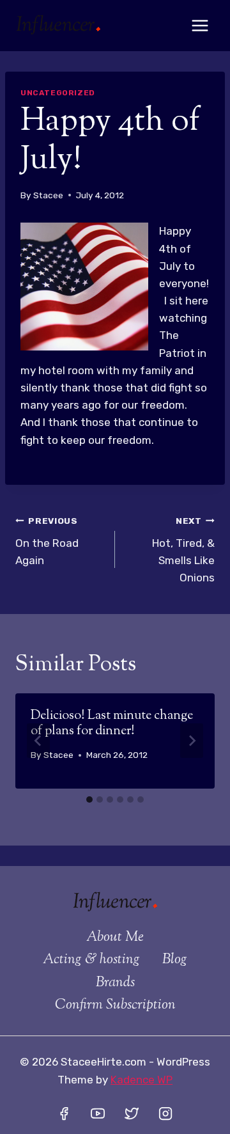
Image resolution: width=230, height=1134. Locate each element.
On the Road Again (47, 541)
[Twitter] (132, 1113)
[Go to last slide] (38, 740)
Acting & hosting (91, 960)
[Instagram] (165, 1113)
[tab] (89, 799)
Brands (115, 983)
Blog (174, 960)
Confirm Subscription (115, 1005)
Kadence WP (141, 1079)
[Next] (191, 740)
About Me (115, 937)
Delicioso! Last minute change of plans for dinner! (112, 724)
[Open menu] (200, 25)
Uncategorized (57, 92)
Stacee (48, 195)
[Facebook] (64, 1113)
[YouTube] (98, 1113)
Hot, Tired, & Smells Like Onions (183, 550)
